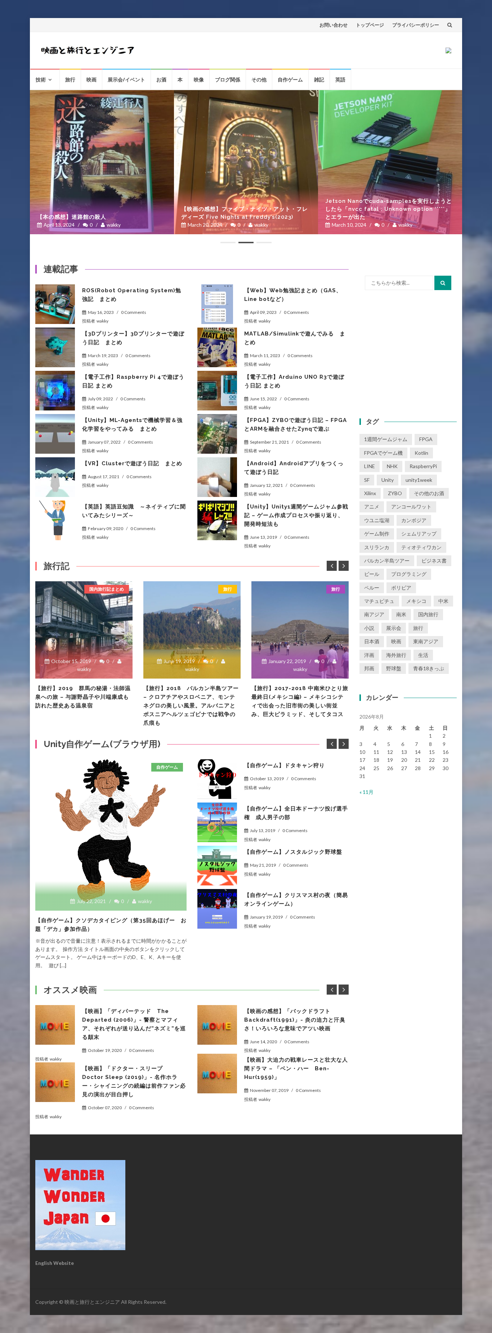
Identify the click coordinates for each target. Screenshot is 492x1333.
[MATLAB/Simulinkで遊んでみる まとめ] (217, 347)
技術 (41, 79)
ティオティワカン (421, 547)
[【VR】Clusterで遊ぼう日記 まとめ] (55, 477)
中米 (443, 601)
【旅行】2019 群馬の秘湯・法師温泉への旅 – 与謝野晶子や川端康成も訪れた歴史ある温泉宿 (83, 697)
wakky (114, 225)
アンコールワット (411, 506)
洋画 (369, 655)
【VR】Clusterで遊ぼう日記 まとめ (132, 463)
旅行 (70, 79)
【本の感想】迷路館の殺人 (71, 217)
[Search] (442, 283)
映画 (91, 79)
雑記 (319, 79)
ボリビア (401, 588)
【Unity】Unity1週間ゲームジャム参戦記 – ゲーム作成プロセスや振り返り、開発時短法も (296, 515)
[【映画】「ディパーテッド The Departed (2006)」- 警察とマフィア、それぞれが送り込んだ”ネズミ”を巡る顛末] (55, 1025)
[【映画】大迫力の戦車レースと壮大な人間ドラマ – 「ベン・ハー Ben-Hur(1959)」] (217, 1073)
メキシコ (416, 601)
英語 (340, 79)
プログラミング (408, 574)
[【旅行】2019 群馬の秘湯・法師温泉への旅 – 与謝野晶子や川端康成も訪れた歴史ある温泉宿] (84, 630)
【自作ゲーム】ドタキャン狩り (284, 765)
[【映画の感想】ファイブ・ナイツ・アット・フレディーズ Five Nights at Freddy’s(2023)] (246, 162)
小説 (369, 628)
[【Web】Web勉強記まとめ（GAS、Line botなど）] (217, 304)
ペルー (371, 588)
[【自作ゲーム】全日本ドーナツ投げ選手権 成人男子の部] (217, 822)
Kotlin (421, 453)
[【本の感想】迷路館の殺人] (102, 162)
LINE (369, 466)
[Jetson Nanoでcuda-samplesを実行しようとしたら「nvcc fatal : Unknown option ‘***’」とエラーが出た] (390, 162)
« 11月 (366, 792)
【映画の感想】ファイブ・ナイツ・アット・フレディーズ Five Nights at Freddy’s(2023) (244, 213)
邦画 (369, 668)
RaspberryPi (423, 466)
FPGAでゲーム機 (383, 453)
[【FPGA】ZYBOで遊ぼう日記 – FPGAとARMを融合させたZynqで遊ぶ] (217, 434)
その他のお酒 (429, 493)
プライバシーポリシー (415, 25)
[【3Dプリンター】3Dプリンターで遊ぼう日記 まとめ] (55, 347)
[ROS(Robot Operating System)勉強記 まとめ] (55, 304)
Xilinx (370, 493)
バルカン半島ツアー (387, 560)
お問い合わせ (333, 25)
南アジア (374, 614)
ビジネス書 (434, 560)
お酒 (161, 79)
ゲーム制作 (376, 533)
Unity (387, 480)
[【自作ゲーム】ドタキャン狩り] (217, 779)
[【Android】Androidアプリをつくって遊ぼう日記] (217, 477)
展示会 (393, 628)
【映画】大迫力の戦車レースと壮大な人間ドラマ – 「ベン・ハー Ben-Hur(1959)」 (296, 1068)
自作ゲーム (290, 79)
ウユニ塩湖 (376, 520)
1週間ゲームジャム (385, 439)
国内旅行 (428, 614)
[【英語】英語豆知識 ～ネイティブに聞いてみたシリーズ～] (55, 520)
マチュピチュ (379, 601)
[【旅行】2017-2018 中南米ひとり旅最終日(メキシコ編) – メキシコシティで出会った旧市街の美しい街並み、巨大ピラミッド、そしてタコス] (300, 630)
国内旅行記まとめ (106, 589)
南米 (401, 614)
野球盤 (393, 668)
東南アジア (425, 641)
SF (367, 480)
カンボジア (413, 520)
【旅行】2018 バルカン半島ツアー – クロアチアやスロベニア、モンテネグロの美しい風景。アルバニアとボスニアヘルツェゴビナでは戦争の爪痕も (191, 705)
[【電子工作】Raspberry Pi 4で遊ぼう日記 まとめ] (55, 390)
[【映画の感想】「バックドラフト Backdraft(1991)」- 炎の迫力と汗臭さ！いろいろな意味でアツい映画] (217, 1025)
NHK (392, 466)
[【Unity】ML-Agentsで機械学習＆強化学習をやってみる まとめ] (55, 434)
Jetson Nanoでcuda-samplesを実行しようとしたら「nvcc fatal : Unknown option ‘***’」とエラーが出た (388, 209)
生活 (423, 655)
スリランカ (376, 547)
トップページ (370, 25)
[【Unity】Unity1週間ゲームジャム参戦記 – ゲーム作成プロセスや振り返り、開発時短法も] (217, 520)
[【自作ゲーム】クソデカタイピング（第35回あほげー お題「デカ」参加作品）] (111, 831)
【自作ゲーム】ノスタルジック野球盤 (293, 852)
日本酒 (371, 641)
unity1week (419, 480)
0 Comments (133, 312)
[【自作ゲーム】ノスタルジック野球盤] (217, 865)
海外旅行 (396, 655)
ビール (371, 574)
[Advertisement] (408, 353)
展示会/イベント (126, 79)
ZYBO (395, 493)
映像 (199, 79)
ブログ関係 (227, 79)
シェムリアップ (419, 533)
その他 (259, 79)
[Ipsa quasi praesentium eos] (217, 909)
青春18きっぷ (428, 668)
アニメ (371, 506)
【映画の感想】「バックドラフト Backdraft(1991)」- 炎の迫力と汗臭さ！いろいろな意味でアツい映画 (294, 1020)
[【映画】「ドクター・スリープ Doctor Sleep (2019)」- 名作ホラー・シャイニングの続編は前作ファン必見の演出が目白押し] (55, 1082)
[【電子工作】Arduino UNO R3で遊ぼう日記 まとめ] (217, 390)
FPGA (426, 439)
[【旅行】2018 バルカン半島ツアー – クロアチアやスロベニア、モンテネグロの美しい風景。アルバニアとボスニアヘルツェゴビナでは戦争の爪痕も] (192, 630)
